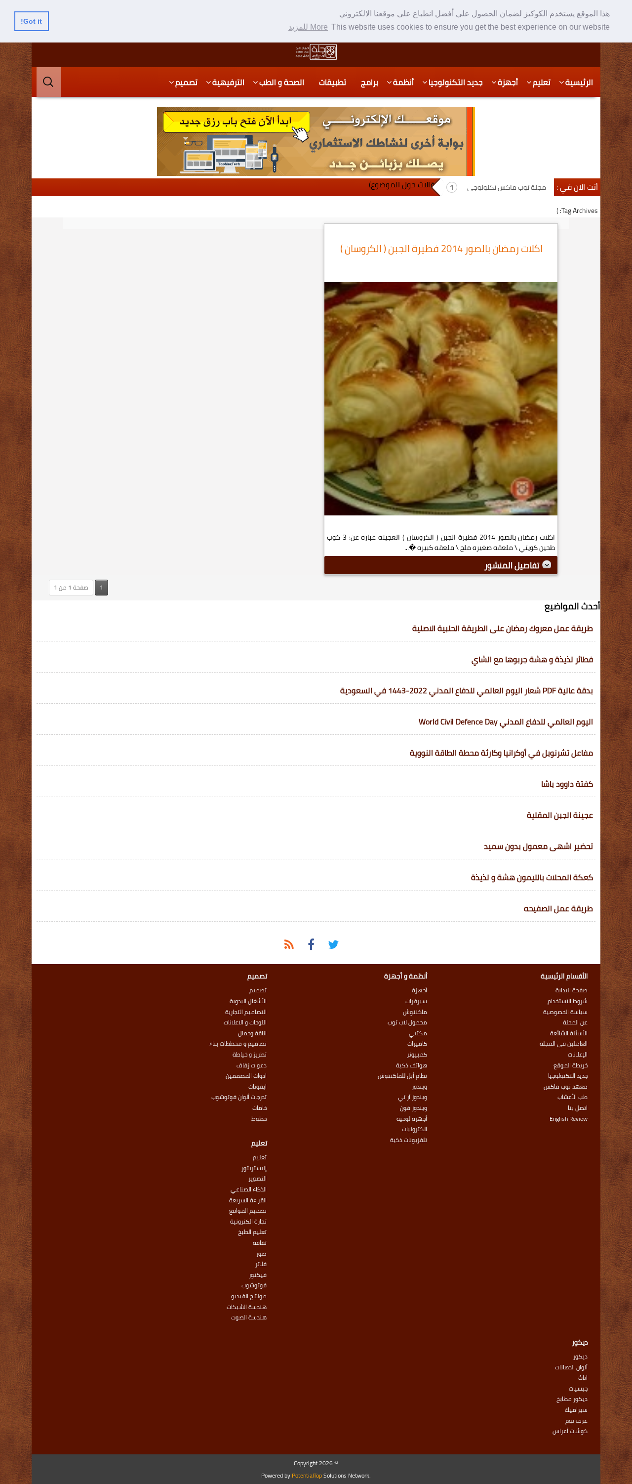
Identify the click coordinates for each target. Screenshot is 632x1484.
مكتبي (418, 1033)
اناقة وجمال (252, 1033)
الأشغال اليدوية (248, 1001)
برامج (369, 82)
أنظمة (403, 82)
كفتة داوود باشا (567, 783)
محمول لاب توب (407, 1022)
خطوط (259, 1119)
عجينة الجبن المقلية (560, 814)
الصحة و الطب (281, 82)
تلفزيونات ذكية (408, 1140)
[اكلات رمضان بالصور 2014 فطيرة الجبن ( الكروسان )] (440, 401)
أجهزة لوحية (411, 1119)
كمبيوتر (417, 1055)
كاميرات (417, 1044)
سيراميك (576, 1410)
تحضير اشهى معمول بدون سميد (538, 846)
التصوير (257, 1179)
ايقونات (257, 1087)
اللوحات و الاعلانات (245, 1022)
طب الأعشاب (572, 1097)
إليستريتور (254, 1168)
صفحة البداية (571, 990)
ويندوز (419, 1087)
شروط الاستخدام (568, 1001)
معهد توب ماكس (566, 1087)
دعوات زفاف (252, 1065)
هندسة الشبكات (247, 1307)
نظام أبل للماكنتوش (402, 1076)
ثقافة (260, 1243)
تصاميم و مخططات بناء (238, 1044)
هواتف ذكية (411, 1065)
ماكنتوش (415, 1012)
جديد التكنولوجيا (456, 82)
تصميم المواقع (248, 1211)
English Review (569, 1119)
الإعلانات (578, 1055)
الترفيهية (228, 82)
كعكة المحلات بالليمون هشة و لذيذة (532, 877)
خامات (259, 1108)
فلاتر (261, 1264)
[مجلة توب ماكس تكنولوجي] (316, 51)
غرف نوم (576, 1421)
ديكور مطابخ (572, 1399)
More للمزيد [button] (308, 27)
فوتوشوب (254, 1285)
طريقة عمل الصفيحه (558, 908)
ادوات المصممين (246, 1076)
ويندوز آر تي (412, 1097)
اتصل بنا (578, 1108)
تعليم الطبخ (252, 1232)
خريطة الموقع (570, 1065)
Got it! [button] (31, 21)
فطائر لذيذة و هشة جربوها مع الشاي (532, 659)
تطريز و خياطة (250, 1055)
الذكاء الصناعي (249, 1189)
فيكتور (258, 1275)
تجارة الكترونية (248, 1222)
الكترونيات (414, 1129)
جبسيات (578, 1389)
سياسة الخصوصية (565, 1012)
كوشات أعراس (570, 1431)
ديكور (580, 1356)
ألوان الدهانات (571, 1367)
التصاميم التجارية (246, 1012)
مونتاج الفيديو (249, 1296)
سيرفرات (416, 1001)
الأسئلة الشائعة (569, 1033)
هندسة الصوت (249, 1317)
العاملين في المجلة (564, 1044)
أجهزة (508, 82)
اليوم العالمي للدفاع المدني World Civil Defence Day (506, 721)
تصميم (186, 82)
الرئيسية (579, 82)
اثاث (583, 1378)
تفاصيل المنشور (512, 565)
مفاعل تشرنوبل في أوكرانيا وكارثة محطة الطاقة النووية (501, 752)
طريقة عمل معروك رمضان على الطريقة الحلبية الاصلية (502, 628)
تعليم (542, 82)
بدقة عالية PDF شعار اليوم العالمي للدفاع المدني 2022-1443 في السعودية (466, 690)
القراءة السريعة (248, 1200)
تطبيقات (332, 82)
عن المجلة (575, 1022)
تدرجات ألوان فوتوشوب (239, 1097)
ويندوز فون (413, 1108)
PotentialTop (307, 1475)
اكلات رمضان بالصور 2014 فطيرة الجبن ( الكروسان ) (441, 248)
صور (261, 1254)
